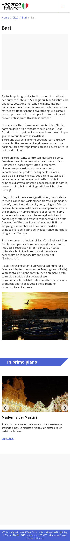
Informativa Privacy (57, 535)
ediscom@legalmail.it (48, 532)
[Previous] (5, 408)
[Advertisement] (35, 62)
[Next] (64, 408)
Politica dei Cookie (35, 538)
